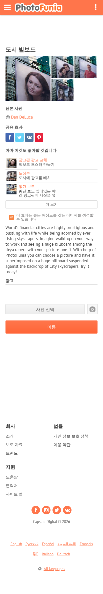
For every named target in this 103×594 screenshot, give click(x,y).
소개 (10, 436)
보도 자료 (14, 444)
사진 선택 (45, 309)
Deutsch (63, 554)
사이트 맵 (14, 494)
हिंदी (35, 554)
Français (86, 544)
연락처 (12, 485)
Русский (32, 544)
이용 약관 (62, 444)
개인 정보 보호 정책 (71, 436)
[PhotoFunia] (38, 7)
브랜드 (12, 453)
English (16, 544)
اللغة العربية (67, 544)
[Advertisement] (52, 29)
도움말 (12, 476)
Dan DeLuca (22, 117)
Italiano (48, 554)
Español (48, 544)
